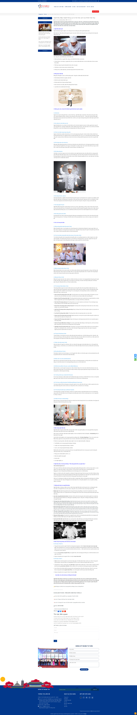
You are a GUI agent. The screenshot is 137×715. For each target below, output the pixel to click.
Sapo (85, 713)
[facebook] (84, 698)
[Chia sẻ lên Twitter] (60, 611)
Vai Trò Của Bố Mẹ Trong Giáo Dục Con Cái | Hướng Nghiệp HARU (67, 623)
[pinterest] (87, 698)
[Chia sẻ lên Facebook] (58, 611)
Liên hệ (92, 6)
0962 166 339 (47, 704)
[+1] (65, 611)
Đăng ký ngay (84, 669)
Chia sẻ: (55, 610)
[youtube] (92, 698)
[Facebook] (135, 355)
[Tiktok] (81, 698)
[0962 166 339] (135, 360)
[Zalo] (135, 357)
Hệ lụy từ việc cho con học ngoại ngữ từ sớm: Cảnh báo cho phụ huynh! (69, 616)
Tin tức (88, 6)
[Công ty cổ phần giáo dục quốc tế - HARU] (43, 6)
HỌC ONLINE (95, 11)
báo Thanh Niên (80, 469)
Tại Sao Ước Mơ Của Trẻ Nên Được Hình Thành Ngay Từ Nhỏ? (66, 618)
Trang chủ (56, 6)
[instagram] (89, 698)
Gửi (55, 640)
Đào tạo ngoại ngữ (81, 6)
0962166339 (43, 1)
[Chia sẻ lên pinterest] (63, 611)
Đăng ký (95, 689)
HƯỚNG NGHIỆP (68, 6)
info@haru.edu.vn (46, 706)
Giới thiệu (61, 6)
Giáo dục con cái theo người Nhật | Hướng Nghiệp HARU (66, 621)
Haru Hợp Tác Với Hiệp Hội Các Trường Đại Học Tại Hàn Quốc (66, 619)
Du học (74, 6)
